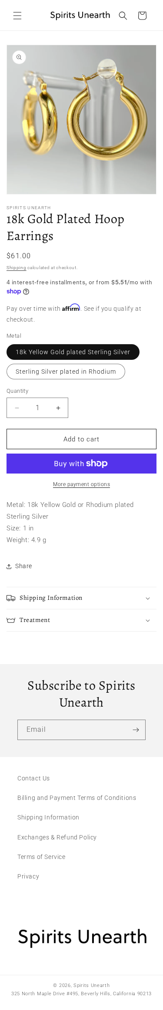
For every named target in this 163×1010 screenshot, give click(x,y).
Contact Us (33, 778)
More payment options (81, 484)
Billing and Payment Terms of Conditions (76, 797)
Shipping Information (48, 817)
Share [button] (23, 566)
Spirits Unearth (91, 985)
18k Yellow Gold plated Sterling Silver (73, 352)
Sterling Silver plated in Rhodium (66, 371)
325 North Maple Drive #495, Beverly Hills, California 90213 (81, 994)
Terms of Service (41, 856)
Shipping (17, 267)
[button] (17, 15)
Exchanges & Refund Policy (57, 837)
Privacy (28, 876)
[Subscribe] (135, 730)
